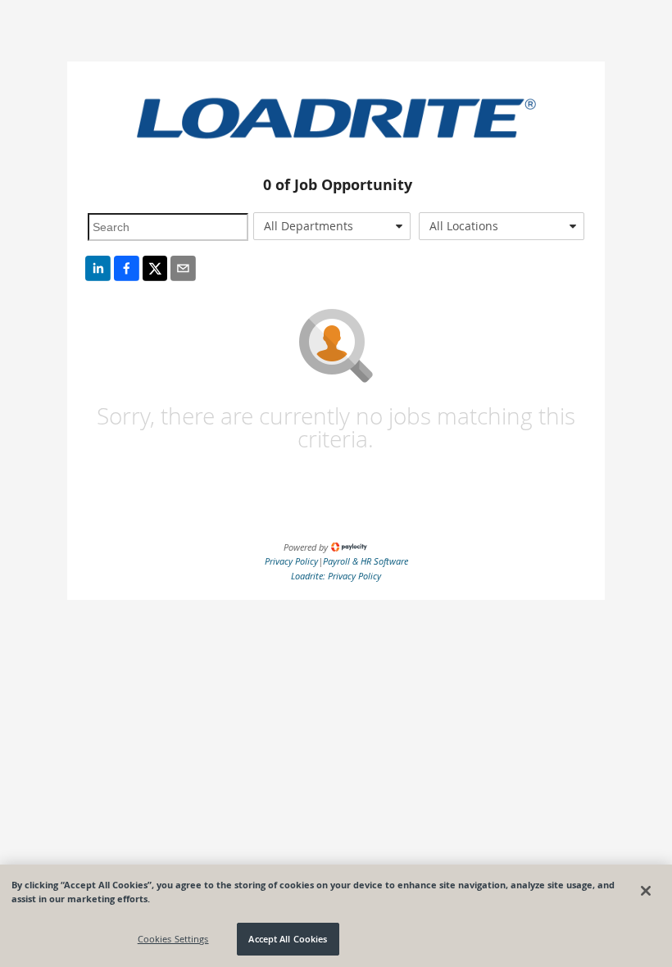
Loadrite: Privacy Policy (336, 576)
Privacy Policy (291, 561)
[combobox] (332, 226)
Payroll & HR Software (365, 561)
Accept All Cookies (287, 939)
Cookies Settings (173, 939)
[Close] (646, 891)
